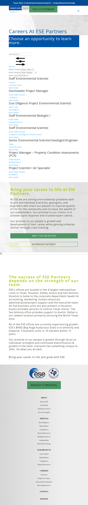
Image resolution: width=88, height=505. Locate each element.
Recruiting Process (44, 485)
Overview (44, 475)
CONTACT (44, 491)
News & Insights (44, 412)
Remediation (44, 426)
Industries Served (44, 409)
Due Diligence (44, 422)
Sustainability (44, 440)
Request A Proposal (44, 385)
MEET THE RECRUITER (44, 235)
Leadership (44, 405)
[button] (17, 66)
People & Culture (44, 478)
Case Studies (44, 454)
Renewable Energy (44, 444)
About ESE (44, 402)
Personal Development (44, 482)
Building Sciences (44, 437)
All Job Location (14, 69)
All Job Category (15, 72)
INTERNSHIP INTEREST (44, 244)
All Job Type (13, 75)
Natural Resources (44, 433)
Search (25, 8)
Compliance (44, 429)
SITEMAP (44, 499)
